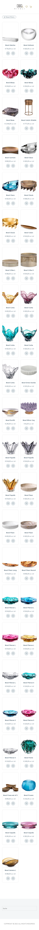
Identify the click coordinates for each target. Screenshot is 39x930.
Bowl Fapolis (10, 458)
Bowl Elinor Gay (29, 420)
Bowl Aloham (29, 45)
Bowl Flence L (10, 608)
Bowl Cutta (10, 308)
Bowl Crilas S (29, 270)
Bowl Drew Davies (29, 383)
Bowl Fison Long (10, 570)
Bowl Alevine (10, 45)
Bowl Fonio (28, 758)
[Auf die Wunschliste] (13, 53)
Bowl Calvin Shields (28, 120)
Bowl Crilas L (10, 270)
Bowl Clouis (28, 195)
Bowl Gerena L (10, 870)
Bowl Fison (29, 495)
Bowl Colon (28, 233)
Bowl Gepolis (10, 833)
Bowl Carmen (10, 158)
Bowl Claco (29, 158)
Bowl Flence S (28, 683)
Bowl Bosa (10, 120)
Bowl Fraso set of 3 (10, 795)
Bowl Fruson (28, 795)
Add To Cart (8, 53)
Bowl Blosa (10, 83)
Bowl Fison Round (29, 570)
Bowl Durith (10, 420)
